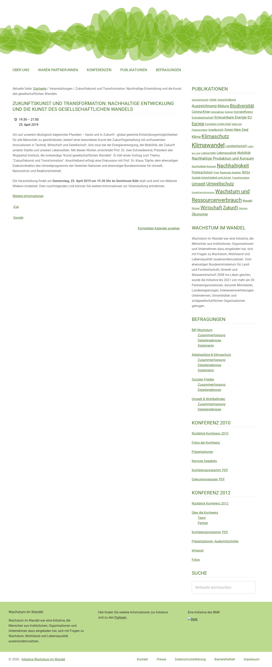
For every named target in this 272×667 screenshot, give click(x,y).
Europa (198, 123)
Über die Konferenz (205, 513)
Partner (203, 523)
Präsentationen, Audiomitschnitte (215, 541)
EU (250, 117)
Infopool (198, 550)
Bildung (223, 106)
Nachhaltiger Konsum (204, 166)
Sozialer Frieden (203, 379)
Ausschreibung (226, 99)
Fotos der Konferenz (206, 443)
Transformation (240, 177)
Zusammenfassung (211, 335)
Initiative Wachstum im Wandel (43, 659)
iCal (16, 207)
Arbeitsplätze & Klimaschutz (211, 355)
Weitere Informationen (28, 196)
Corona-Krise (201, 112)
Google (18, 217)
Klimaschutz (215, 136)
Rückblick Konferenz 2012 (210, 503)
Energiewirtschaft (203, 117)
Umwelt (198, 183)
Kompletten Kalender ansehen (159, 228)
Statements (206, 345)
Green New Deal (236, 130)
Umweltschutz (220, 183)
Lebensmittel (208, 153)
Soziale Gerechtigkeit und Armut (211, 177)
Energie (229, 112)
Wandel (247, 201)
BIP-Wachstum (202, 330)
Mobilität (244, 153)
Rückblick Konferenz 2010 (210, 433)
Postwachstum (202, 172)
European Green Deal (218, 124)
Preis (216, 172)
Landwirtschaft (236, 146)
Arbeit (213, 99)
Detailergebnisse (209, 340)
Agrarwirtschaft (200, 99)
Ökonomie (200, 214)
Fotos (196, 560)
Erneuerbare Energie (230, 117)
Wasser (196, 208)
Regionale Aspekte (230, 172)
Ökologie (243, 208)
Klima (196, 137)
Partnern (120, 617)
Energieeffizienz (243, 111)
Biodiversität (242, 105)
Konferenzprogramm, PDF (210, 470)
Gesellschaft (216, 129)
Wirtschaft (211, 207)
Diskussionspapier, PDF (208, 479)
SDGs (246, 172)
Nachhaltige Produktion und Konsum (223, 158)
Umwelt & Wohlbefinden (208, 399)
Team (202, 518)
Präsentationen (202, 452)
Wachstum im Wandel (38, 13)
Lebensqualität (226, 153)
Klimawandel (208, 145)
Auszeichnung (204, 106)
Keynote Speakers (204, 461)
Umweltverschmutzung (203, 192)
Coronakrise (217, 111)
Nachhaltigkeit (233, 165)
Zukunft (230, 207)
